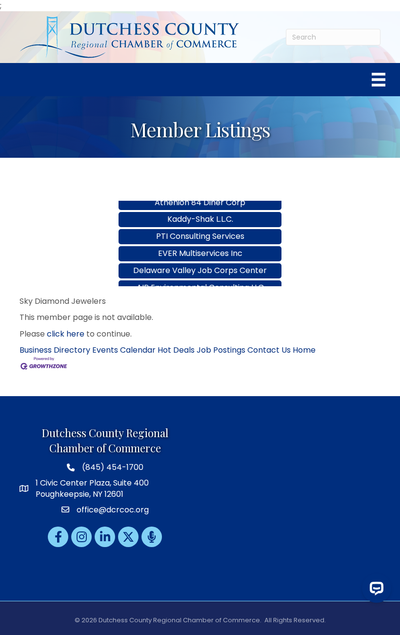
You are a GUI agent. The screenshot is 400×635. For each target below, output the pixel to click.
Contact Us (269, 350)
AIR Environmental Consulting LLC (200, 280)
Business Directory (55, 350)
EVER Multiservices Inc (200, 246)
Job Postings (221, 350)
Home (304, 350)
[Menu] (378, 79)
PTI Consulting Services (200, 229)
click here (65, 333)
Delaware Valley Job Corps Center (200, 263)
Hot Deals (176, 350)
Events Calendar (124, 350)
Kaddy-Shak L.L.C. (200, 212)
